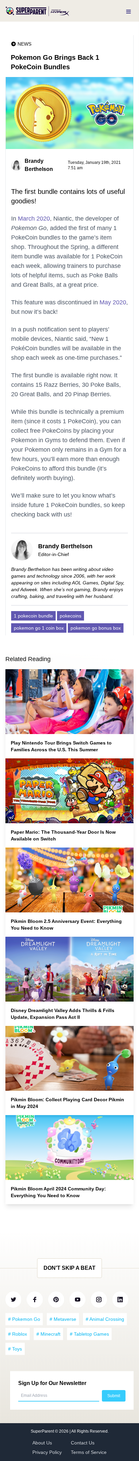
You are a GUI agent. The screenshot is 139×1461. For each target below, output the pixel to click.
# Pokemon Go (24, 1319)
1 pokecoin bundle (33, 616)
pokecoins (70, 616)
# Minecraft (48, 1334)
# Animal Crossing (105, 1319)
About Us (42, 1442)
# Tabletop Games (89, 1334)
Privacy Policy (47, 1452)
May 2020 (113, 302)
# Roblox (17, 1334)
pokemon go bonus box (96, 628)
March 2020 (34, 218)
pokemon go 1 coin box (39, 628)
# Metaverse (63, 1319)
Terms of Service (89, 1452)
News (24, 44)
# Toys (15, 1349)
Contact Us (82, 1442)
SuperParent (43, 1431)
